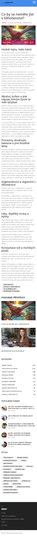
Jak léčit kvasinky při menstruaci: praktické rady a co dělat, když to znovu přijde (21, 407)
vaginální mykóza (10, 460)
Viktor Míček (6, 42)
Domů (4, 23)
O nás (3, 513)
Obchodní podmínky (8, 516)
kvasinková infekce (10, 492)
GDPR (3, 522)
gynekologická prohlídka (13, 475)
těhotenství (8, 457)
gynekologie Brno (10, 490)
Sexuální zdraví (18, 375)
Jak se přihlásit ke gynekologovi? (20, 416)
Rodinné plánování (18, 381)
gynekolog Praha (23, 487)
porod (23, 460)
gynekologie (20, 469)
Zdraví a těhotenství (18, 394)
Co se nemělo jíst (9, 289)
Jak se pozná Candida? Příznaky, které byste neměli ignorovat (20, 443)
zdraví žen (16, 484)
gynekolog (26, 481)
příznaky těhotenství (11, 478)
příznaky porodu (9, 472)
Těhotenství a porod (18, 368)
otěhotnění (7, 487)
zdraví (5, 484)
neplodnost (8, 463)
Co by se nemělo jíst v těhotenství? (15, 324)
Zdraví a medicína (18, 385)
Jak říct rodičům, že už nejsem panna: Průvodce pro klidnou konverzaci (19, 434)
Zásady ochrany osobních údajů (12, 519)
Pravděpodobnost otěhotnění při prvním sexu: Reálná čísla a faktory (21, 425)
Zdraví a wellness (18, 372)
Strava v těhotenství (11, 287)
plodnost (7, 469)
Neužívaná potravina (11, 291)
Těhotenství (8, 284)
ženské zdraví (22, 457)
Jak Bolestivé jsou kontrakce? (12, 351)
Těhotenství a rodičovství (18, 391)
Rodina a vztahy (18, 378)
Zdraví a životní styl (18, 388)
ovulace (29, 466)
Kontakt (4, 525)
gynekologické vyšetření (12, 466)
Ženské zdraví (18, 365)
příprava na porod (10, 481)
